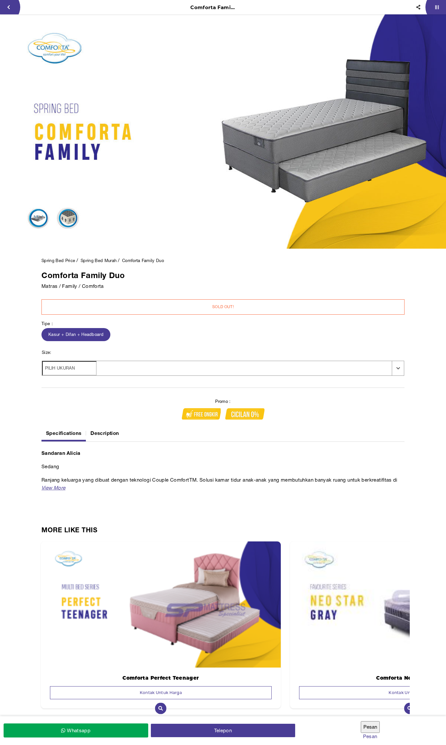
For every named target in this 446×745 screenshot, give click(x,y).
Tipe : (47, 324)
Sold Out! (223, 307)
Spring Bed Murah (99, 260)
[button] (53, 487)
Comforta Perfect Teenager (160, 678)
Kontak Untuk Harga (161, 692)
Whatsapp (78, 730)
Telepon (223, 730)
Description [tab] (104, 433)
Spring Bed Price (58, 260)
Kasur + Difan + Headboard (76, 334)
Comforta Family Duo (143, 260)
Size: (47, 352)
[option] (223, 131)
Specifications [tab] (63, 433)
